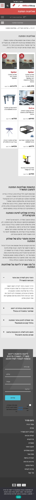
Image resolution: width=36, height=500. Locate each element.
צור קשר (31, 473)
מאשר (18, 497)
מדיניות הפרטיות (20, 408)
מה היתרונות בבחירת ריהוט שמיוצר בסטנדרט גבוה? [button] (22, 309)
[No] (33, 494)
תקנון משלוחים (29, 450)
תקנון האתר (30, 447)
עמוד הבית (30, 424)
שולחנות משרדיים (23, 28)
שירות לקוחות (29, 469)
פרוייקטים (30, 439)
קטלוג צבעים (29, 435)
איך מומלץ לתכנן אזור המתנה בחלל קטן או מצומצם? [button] (21, 321)
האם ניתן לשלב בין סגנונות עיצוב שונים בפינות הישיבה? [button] (19, 333)
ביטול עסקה (30, 465)
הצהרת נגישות (29, 458)
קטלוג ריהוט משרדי (27, 432)
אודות (32, 428)
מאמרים (31, 443)
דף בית (32, 28)
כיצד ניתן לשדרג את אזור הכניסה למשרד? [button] (22, 279)
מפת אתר (30, 454)
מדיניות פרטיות (29, 462)
